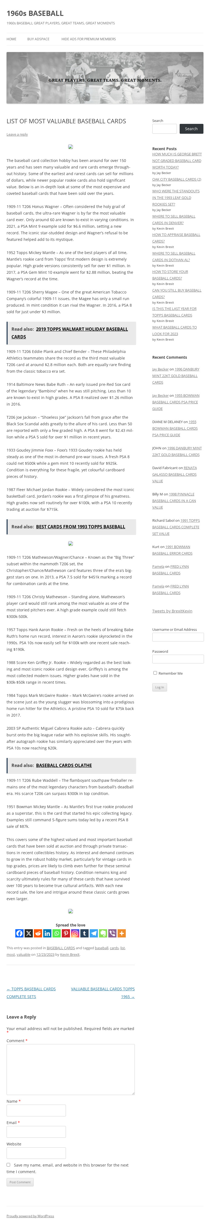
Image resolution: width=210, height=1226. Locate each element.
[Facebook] (19, 933)
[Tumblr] (84, 933)
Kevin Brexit (70, 954)
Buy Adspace (38, 39)
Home (11, 39)
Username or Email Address (174, 629)
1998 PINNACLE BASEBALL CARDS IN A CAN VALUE (174, 501)
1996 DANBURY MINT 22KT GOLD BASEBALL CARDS (175, 376)
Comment (17, 1040)
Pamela (158, 566)
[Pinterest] (66, 933)
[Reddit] (38, 933)
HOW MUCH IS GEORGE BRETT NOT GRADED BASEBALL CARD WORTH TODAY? (177, 161)
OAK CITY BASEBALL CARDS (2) (176, 179)
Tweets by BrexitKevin (172, 611)
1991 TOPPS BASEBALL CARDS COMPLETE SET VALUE (176, 527)
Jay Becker (160, 369)
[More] (122, 933)
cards (114, 947)
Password (160, 651)
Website (14, 1144)
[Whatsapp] (56, 933)
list (122, 947)
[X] (29, 933)
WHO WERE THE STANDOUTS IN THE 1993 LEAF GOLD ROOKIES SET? (176, 198)
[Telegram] (94, 933)
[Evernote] (103, 933)
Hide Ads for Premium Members (89, 39)
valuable (23, 954)
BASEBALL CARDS (61, 947)
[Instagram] (75, 933)
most (11, 954)
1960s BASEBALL (35, 13)
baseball (101, 947)
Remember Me (170, 673)
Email (13, 1122)
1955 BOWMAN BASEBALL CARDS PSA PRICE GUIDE (176, 402)
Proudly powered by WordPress (30, 1216)
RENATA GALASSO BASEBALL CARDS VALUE (174, 474)
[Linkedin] (47, 933)
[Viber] (112, 933)
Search (157, 120)
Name (14, 1101)
